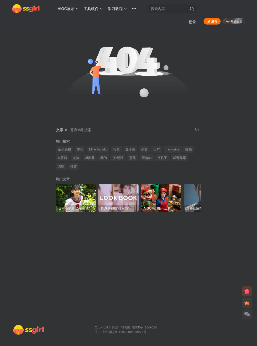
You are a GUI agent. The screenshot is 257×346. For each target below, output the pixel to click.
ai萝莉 (62, 157)
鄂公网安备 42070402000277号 (124, 332)
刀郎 (61, 166)
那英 (132, 157)
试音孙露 (179, 157)
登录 (192, 21)
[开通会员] (247, 303)
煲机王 (162, 157)
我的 (103, 157)
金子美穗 (64, 149)
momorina (172, 149)
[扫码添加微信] (247, 314)
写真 (116, 149)
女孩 (76, 157)
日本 (156, 149)
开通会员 (236, 21)
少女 (144, 149)
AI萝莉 (90, 157)
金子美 (130, 149)
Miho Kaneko (98, 149)
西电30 (147, 157)
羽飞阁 (125, 327)
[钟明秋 (118, 157)
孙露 (73, 166)
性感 (188, 149)
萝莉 (80, 149)
